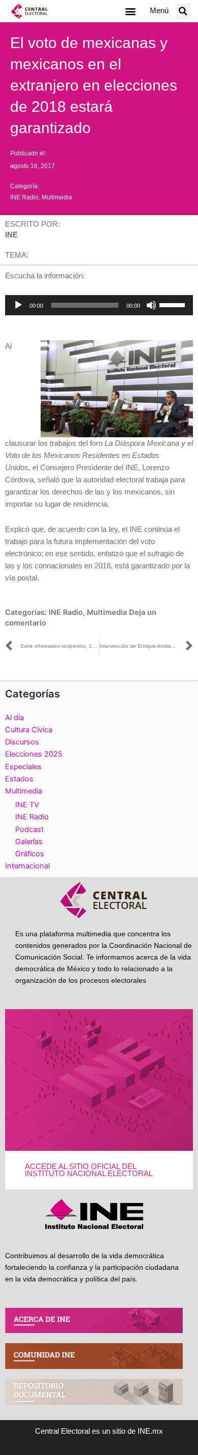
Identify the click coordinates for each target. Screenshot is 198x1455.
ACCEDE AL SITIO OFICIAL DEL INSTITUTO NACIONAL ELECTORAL (89, 1170)
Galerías (29, 841)
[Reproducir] (18, 305)
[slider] (173, 304)
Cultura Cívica (28, 729)
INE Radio (24, 197)
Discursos (22, 741)
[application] (99, 305)
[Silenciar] (151, 305)
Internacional (27, 865)
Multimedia (57, 197)
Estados (19, 778)
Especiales (23, 766)
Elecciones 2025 (33, 754)
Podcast (29, 829)
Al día (14, 717)
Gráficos (29, 853)
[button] (130, 11)
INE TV (27, 804)
